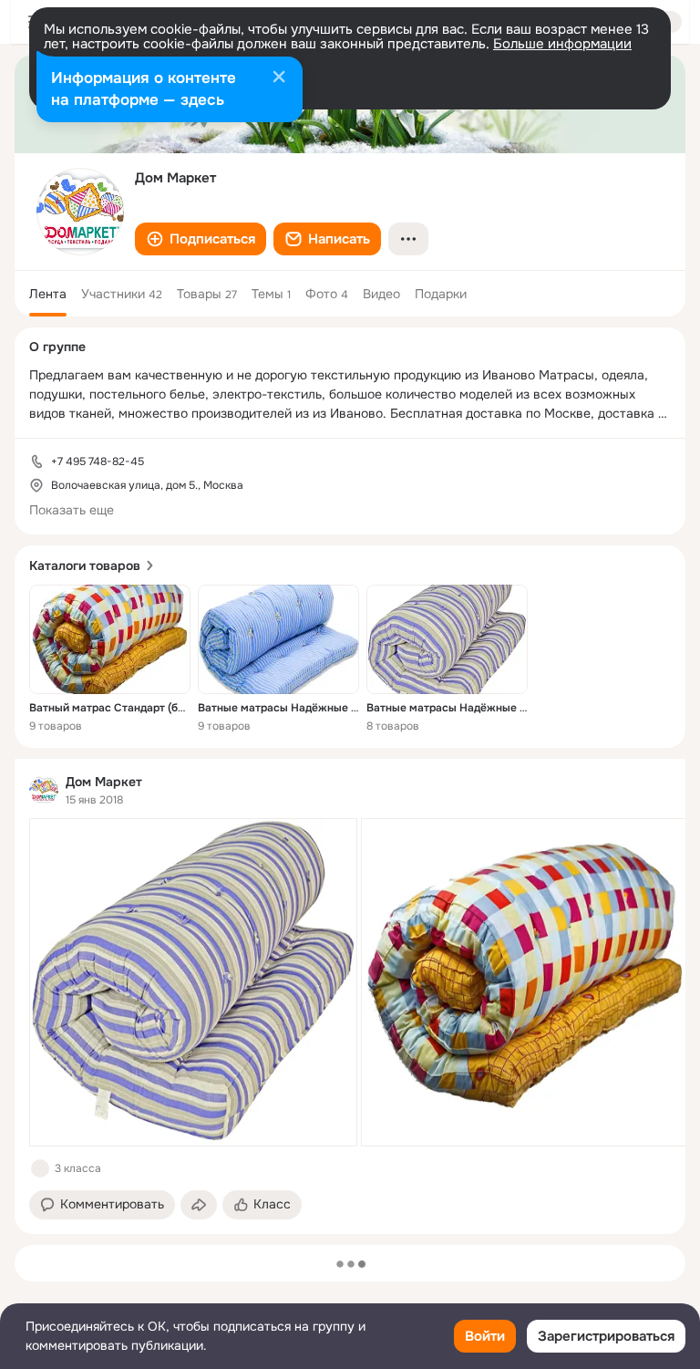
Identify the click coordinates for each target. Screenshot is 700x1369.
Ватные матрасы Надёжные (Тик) (287, 707)
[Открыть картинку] (193, 982)
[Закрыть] (279, 78)
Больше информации (562, 44)
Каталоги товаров (84, 565)
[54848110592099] (43, 789)
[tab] (48, 293)
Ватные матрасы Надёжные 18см (455, 707)
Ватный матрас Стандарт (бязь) (114, 707)
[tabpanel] (350, 997)
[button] (200, 239)
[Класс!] (40, 1168)
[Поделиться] (198, 1204)
